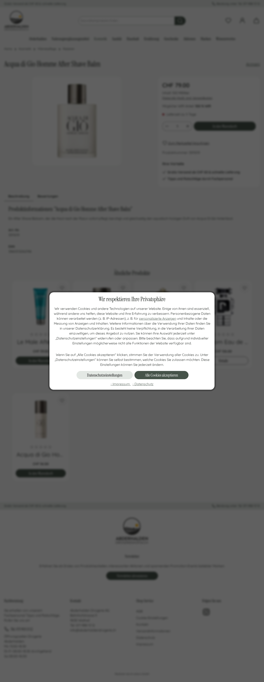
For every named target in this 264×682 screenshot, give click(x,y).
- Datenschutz (142, 384)
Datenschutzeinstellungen (104, 375)
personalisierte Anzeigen (157, 318)
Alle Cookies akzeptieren (161, 375)
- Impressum (121, 384)
